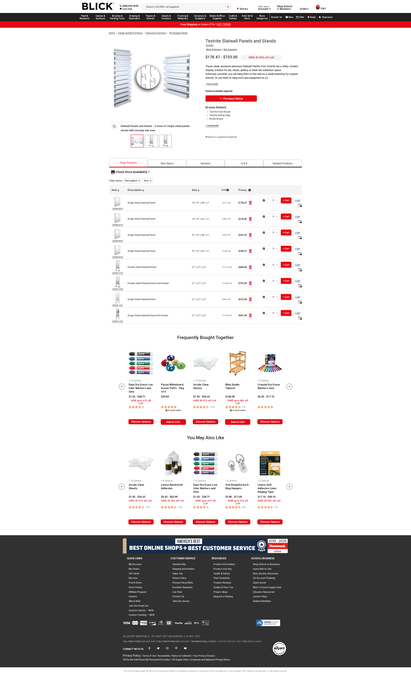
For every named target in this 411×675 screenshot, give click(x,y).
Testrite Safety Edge (219, 115)
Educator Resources (264, 592)
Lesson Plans (260, 596)
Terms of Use (149, 655)
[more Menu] (262, 21)
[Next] (289, 386)
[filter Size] (148, 180)
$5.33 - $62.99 (169, 496)
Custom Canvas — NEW (141, 610)
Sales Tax (177, 573)
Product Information (224, 564)
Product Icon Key (223, 568)
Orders (304, 9)
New (291, 17)
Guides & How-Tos (223, 587)
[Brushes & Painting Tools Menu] (117, 21)
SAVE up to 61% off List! (141, 402)
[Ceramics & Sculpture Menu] (200, 21)
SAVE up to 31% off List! (238, 502)
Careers (133, 596)
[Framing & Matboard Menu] (183, 21)
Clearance (327, 17)
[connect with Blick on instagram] (167, 650)
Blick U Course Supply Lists (267, 587)
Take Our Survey (180, 601)
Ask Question (230, 49)
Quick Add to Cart (262, 568)
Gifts (301, 17)
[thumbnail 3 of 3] (165, 141)
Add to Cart (173, 421)
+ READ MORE (212, 84)
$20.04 (165, 396)
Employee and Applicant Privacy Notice (210, 659)
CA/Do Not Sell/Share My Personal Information (146, 659)
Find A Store (135, 582)
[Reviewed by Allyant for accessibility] (279, 648)
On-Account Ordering (264, 578)
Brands (275, 17)
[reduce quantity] (270, 200)
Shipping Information (183, 568)
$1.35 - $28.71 (137, 396)
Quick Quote (259, 582)
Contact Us (178, 596)
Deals (313, 17)
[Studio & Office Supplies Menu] (217, 21)
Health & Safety (222, 573)
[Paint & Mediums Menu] (86, 21)
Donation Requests (182, 587)
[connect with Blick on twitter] (158, 650)
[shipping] (299, 205)
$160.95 (230, 396)
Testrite (209, 45)
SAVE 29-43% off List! (269, 500)
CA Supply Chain (180, 659)
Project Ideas (220, 592)
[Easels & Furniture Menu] (167, 21)
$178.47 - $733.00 (222, 57)
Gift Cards (134, 573)
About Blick (135, 601)
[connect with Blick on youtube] (185, 650)
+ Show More (212, 126)
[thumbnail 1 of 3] (137, 141)
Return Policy (179, 578)
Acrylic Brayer (216, 118)
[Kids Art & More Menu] (249, 21)
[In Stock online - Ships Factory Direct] (264, 200)
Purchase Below (233, 98)
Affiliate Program (137, 592)
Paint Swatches (222, 578)
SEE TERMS (224, 24)
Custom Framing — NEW (141, 614)
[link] (126, 9)
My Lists (133, 578)
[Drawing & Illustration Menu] (134, 21)
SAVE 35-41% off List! (204, 400)
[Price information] (250, 203)
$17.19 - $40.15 (267, 496)
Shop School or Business (266, 564)
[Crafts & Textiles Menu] (234, 21)
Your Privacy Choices (203, 655)
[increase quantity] (277, 200)
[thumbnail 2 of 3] (151, 141)
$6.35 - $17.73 (266, 396)
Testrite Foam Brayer (220, 111)
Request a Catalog (223, 596)
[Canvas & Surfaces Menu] (101, 21)
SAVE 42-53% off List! (261, 57)
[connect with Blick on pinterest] (176, 650)
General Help (179, 564)
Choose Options (141, 421)
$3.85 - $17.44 (233, 496)
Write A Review (213, 49)
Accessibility (164, 655)
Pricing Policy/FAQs (182, 582)
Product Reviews (222, 582)
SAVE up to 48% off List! (238, 402)
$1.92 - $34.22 (201, 396)
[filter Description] (132, 180)
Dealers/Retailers (262, 601)
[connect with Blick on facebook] (149, 650)
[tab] (128, 163)
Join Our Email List (138, 605)
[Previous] (121, 386)
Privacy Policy (131, 655)
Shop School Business (284, 7)
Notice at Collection (181, 655)
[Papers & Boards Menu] (152, 21)
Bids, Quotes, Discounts (265, 573)
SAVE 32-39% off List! (172, 500)
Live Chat (177, 592)
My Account (135, 564)
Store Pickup (135, 587)
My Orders (134, 568)
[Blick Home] (98, 6)
